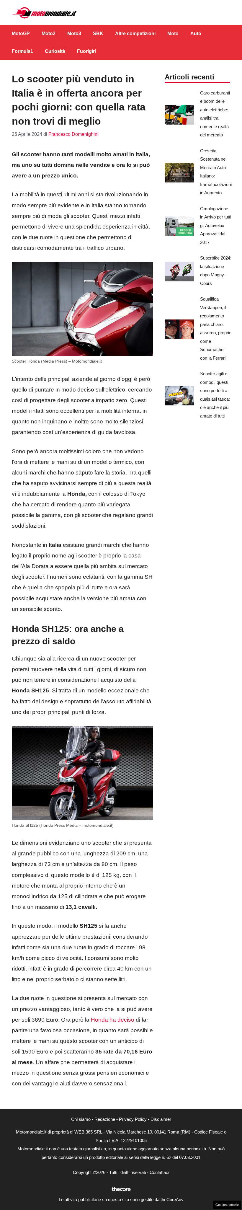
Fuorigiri (86, 51)
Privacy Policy (133, 1119)
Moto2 (48, 33)
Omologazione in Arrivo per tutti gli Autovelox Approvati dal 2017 (215, 225)
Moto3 (74, 33)
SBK (98, 33)
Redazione (104, 1119)
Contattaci (159, 1172)
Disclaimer (161, 1119)
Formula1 (22, 51)
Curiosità (55, 51)
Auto (195, 33)
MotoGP (21, 33)
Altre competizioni (135, 33)
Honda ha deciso (111, 1020)
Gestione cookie (227, 1204)
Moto (173, 33)
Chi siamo (81, 1119)
